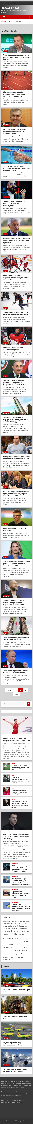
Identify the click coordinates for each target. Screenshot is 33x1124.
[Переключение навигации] (3, 17)
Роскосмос (18, 942)
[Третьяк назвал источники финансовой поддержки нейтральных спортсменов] (16, 369)
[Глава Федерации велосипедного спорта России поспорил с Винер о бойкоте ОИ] (16, 43)
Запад (21, 928)
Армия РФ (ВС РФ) (24, 921)
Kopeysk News (10, 7)
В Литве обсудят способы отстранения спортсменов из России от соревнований (14, 94)
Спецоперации (7, 947)
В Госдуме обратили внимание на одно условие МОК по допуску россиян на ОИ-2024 (16, 494)
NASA (12, 921)
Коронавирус (17, 931)
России (25, 941)
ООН (15, 938)
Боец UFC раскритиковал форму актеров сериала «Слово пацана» (20, 780)
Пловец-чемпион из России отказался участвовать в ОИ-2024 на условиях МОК (16, 168)
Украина (15, 950)
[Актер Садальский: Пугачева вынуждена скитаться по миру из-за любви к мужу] (16, 117)
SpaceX (17, 921)
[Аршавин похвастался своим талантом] (16, 517)
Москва (26, 931)
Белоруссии (6, 924)
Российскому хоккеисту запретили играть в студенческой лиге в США (16, 278)
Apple (5, 921)
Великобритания (19, 923)
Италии (4, 931)
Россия (10, 945)
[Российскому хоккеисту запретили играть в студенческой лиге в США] (16, 264)
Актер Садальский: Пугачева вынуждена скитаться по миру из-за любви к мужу (16, 131)
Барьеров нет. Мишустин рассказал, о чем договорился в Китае (20, 894)
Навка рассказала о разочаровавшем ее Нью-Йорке (19, 792)
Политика (6, 832)
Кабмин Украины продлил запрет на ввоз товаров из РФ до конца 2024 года (20, 907)
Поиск (28, 704)
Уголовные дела (6, 950)
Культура (6, 124)
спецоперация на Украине (13, 958)
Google (8, 921)
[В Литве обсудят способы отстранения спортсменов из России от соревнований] (16, 80)
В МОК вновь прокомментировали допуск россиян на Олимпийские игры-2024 (16, 241)
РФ (14, 942)
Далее (16, 694)
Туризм (6, 966)
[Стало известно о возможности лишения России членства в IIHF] (16, 301)
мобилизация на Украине (14, 955)
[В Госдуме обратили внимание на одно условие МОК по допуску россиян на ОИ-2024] (16, 480)
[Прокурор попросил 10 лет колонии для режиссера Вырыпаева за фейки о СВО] (16, 589)
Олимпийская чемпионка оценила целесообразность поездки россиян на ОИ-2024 (16, 564)
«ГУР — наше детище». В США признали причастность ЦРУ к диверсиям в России (20, 868)
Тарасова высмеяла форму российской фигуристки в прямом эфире (19, 804)
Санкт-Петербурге (23, 945)
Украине (24, 951)
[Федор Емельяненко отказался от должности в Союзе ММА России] (16, 445)
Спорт (5, 50)
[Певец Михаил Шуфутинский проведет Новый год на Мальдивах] (16, 190)
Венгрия (27, 923)
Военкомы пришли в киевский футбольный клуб (20, 767)
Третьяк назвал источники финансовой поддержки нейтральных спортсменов (13, 382)
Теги (25, 947)
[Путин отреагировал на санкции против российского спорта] (16, 659)
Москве (6, 935)
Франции (17, 953)
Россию (4, 945)
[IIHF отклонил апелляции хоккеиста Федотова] (16, 336)
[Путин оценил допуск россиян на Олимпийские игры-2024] (16, 626)
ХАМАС (4, 955)
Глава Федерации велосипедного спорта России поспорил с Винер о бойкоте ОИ (16, 57)
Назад (9, 690)
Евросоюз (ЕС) (13, 928)
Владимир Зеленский (10, 926)
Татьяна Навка (18, 947)
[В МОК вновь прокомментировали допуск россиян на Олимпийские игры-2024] (16, 227)
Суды (12, 947)
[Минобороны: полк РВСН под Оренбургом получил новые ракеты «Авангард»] (16, 406)
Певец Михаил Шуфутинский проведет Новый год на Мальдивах (14, 203)
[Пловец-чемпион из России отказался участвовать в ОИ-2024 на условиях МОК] (16, 155)
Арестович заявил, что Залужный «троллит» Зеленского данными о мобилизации (16, 836)
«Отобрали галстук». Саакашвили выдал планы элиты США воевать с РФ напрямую (20, 881)
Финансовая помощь (8, 953)
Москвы (11, 935)
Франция (23, 953)
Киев (8, 931)
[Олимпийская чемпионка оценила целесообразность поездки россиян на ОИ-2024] (16, 550)
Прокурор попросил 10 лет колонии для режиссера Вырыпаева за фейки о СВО (13, 603)
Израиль (25, 928)
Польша (10, 942)
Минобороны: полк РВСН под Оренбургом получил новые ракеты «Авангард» (15, 420)
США (16, 944)
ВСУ (13, 923)
